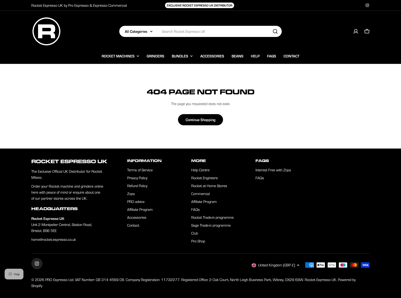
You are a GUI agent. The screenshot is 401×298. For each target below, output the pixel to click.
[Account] (356, 31)
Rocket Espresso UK (320, 279)
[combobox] (200, 31)
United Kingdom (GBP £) (276, 265)
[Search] (275, 31)
